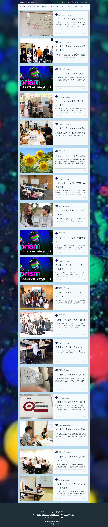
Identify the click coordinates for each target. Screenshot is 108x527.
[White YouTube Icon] (56, 524)
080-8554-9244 (69, 514)
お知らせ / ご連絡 (59, 6)
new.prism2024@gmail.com (48, 514)
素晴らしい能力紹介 (33, 6)
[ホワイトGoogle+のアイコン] (59, 524)
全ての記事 (22, 6)
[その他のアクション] (85, 14)
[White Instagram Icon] (54, 524)
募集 (50, 6)
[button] (86, 7)
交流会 (68, 6)
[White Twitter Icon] (51, 524)
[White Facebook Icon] (49, 524)
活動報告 (44, 6)
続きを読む (76, 6)
